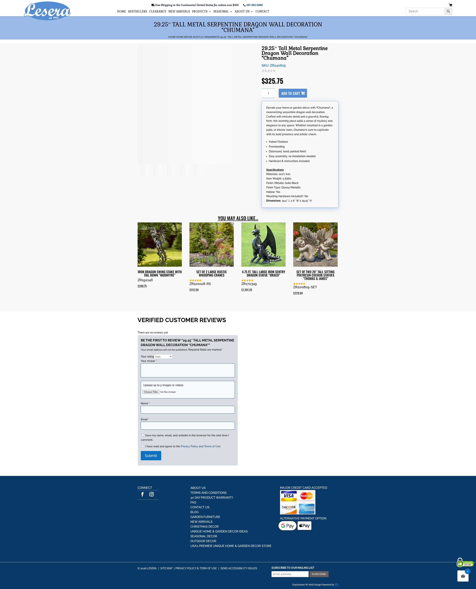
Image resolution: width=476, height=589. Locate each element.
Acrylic (198, 37)
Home (172, 37)
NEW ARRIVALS (179, 11)
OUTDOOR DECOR (203, 530)
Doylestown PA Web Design (307, 574)
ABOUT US (242, 11)
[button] (148, 137)
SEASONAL (221, 11)
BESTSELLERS (137, 11)
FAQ (193, 491)
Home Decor (184, 37)
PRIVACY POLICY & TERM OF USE (196, 557)
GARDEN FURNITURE (205, 506)
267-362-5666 (254, 5)
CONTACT (262, 11)
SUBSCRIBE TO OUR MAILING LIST (292, 557)
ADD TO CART (300, 93)
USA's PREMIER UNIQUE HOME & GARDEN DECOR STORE (230, 535)
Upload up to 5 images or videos (163, 383)
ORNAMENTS (211, 37)
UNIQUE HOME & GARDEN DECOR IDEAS (219, 520)
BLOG (194, 501)
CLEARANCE (157, 11)
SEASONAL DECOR (203, 525)
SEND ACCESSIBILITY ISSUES (239, 557)
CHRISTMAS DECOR (204, 516)
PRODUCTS (200, 11)
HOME (121, 11)
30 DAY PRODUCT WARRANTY (211, 487)
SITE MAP (166, 557)
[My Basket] (450, 5)
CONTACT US (199, 496)
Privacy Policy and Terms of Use (200, 435)
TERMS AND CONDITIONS (208, 482)
